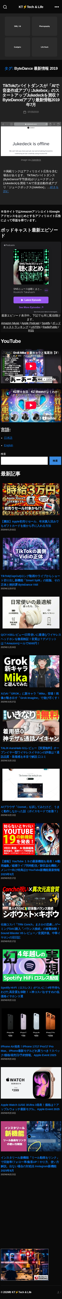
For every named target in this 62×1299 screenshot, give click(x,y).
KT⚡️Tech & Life (31, 6)
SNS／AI (17, 26)
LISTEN (35, 327)
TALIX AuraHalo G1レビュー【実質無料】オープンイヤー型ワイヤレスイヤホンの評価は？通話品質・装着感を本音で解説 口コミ (30, 752)
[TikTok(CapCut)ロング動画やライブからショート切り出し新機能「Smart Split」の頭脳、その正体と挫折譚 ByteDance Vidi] (31, 554)
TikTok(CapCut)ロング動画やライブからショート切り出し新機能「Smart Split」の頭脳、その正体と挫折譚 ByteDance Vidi (30, 580)
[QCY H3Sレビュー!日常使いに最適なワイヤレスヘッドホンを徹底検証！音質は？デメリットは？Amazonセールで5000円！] (31, 613)
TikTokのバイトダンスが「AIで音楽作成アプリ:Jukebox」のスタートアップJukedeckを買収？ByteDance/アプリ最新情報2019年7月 (31, 95)
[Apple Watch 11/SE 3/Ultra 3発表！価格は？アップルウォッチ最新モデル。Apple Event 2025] (31, 1083)
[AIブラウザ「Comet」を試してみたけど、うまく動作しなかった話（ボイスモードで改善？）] (31, 785)
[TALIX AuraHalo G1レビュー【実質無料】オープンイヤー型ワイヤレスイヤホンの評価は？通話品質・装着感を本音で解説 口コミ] (31, 726)
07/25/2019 (33, 112)
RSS (31, 330)
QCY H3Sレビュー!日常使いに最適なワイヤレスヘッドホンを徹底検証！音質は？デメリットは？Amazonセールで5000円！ (31, 639)
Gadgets (17, 47)
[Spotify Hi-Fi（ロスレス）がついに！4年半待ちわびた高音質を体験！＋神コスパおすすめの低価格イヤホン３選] (31, 965)
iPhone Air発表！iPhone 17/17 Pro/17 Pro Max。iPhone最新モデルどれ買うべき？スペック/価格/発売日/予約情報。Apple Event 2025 (30, 1051)
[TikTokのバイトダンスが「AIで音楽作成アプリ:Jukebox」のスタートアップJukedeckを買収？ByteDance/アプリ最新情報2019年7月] (31, 139)
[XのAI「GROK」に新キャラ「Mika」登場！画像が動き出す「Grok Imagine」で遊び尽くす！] (31, 671)
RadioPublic (50, 327)
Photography (44, 26)
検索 (3, 454)
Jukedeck (36, 159)
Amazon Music (10, 323)
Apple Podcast (30, 323)
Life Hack (44, 47)
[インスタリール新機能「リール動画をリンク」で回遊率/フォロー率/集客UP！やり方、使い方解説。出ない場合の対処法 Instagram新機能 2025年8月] (31, 1136)
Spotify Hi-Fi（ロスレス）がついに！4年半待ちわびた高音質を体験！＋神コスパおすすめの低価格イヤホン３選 (30, 992)
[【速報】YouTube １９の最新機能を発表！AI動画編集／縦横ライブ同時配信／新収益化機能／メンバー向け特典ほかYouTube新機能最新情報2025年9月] (31, 839)
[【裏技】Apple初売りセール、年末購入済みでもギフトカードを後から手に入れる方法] (31, 499)
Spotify (46, 323)
